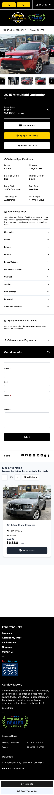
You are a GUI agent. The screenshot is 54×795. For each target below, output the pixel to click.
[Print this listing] (45, 456)
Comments (8, 409)
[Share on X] (31, 456)
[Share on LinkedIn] (42, 456)
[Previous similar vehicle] (5, 477)
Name (7, 368)
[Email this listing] (23, 456)
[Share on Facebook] (27, 456)
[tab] (9, 737)
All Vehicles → (30, 477)
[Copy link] (48, 456)
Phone (7, 396)
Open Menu (42, 4)
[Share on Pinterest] (38, 456)
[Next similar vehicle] (17, 477)
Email (7, 382)
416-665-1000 (17, 768)
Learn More (7, 708)
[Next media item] (51, 54)
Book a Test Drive (29, 145)
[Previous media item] (2, 54)
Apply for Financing (29, 135)
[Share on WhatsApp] (34, 456)
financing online (30, 326)
